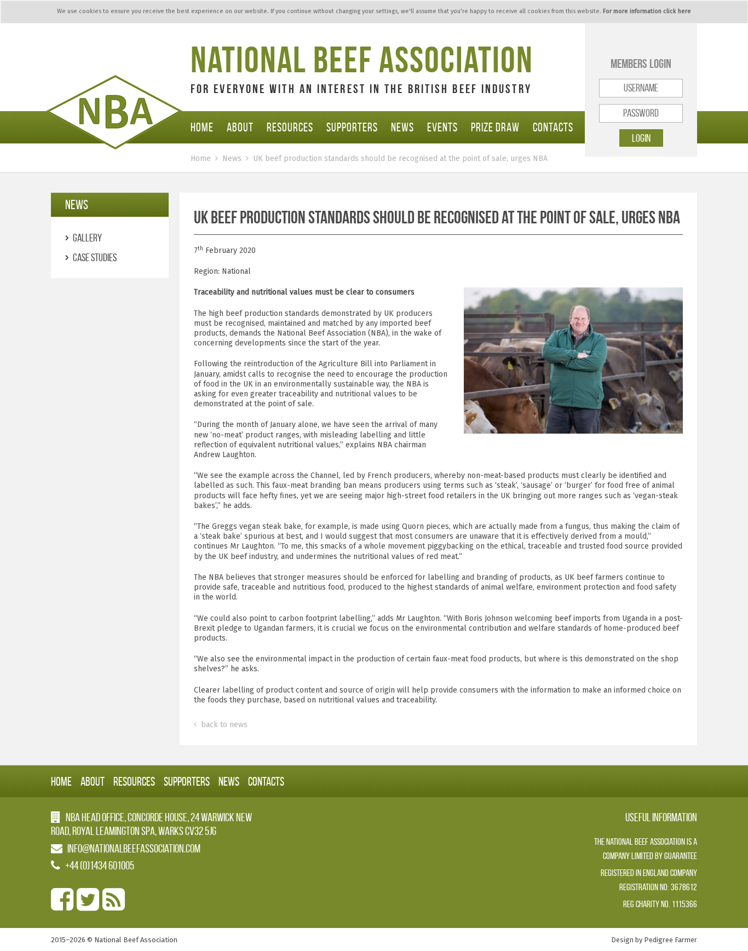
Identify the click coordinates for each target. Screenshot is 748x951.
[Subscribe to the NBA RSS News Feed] (113, 906)
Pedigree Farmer (670, 940)
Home (202, 127)
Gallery (87, 238)
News (402, 127)
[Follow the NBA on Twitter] (88, 906)
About (240, 127)
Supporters (352, 127)
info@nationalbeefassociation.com (133, 848)
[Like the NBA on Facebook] (62, 906)
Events (442, 127)
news (76, 205)
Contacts (553, 127)
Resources (290, 127)
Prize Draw (495, 127)
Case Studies (95, 257)
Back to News (223, 724)
